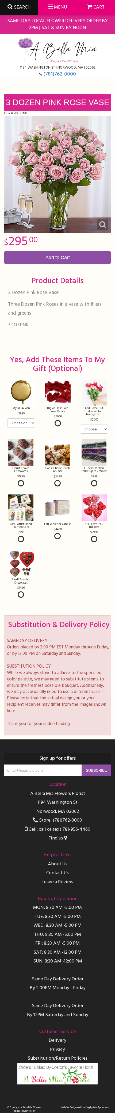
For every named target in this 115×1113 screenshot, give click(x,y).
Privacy (57, 1049)
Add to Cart (57, 257)
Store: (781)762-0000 (60, 820)
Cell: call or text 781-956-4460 (59, 829)
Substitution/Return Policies (57, 1058)
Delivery (57, 1040)
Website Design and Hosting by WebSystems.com (86, 1108)
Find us (56, 838)
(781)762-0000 (60, 74)
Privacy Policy (28, 1111)
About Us (57, 864)
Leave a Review (57, 882)
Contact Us (57, 873)
